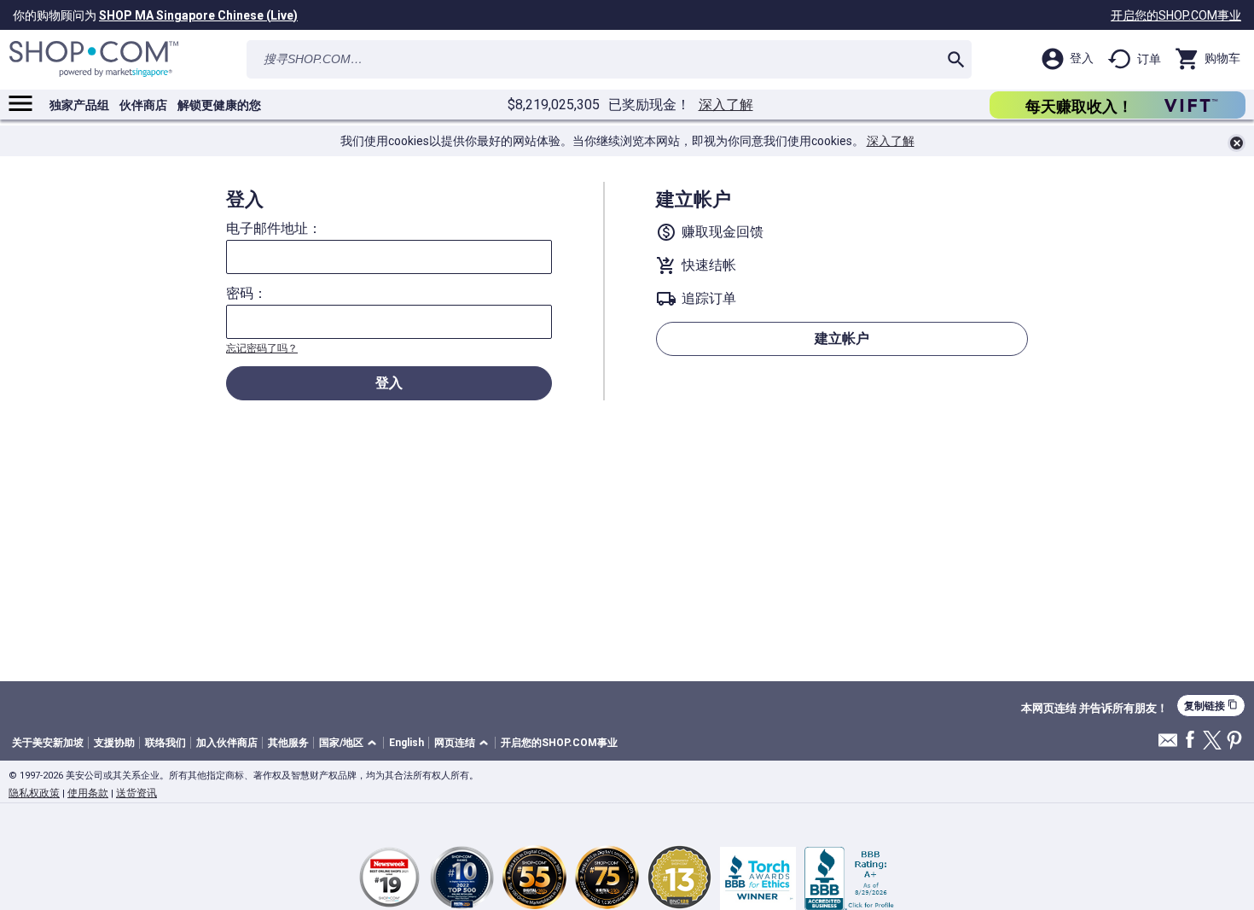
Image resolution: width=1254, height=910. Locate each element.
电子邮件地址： (274, 229)
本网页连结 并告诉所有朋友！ (1094, 709)
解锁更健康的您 (219, 105)
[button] (350, 743)
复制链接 (1211, 705)
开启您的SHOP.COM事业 (1176, 15)
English (406, 743)
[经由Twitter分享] (1212, 741)
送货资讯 (136, 793)
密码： (246, 293)
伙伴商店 (143, 105)
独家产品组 (79, 105)
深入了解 (726, 105)
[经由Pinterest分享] (1234, 741)
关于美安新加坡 (48, 743)
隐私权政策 (34, 793)
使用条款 (87, 793)
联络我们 (165, 743)
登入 (389, 383)
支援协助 (114, 743)
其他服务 (288, 743)
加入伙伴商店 (227, 743)
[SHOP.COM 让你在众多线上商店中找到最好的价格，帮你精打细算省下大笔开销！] (94, 59)
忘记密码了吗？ (262, 348)
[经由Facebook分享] (1190, 740)
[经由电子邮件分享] (1167, 745)
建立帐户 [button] (842, 338)
